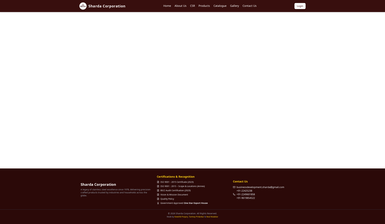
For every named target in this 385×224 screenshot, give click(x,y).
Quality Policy (167, 198)
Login (300, 6)
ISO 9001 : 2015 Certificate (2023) (177, 181)
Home (167, 6)
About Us (180, 6)
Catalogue (220, 6)
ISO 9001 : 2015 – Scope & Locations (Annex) (182, 186)
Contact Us (250, 6)
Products (204, 6)
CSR (192, 6)
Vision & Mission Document (174, 194)
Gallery (234, 6)
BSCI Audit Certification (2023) (175, 190)
